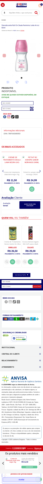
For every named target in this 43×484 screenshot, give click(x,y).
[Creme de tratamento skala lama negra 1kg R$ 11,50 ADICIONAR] (13, 468)
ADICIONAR (29, 467)
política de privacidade (21, 474)
